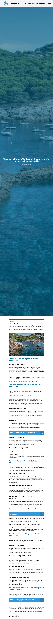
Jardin (49, 3)
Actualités (28, 3)
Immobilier (35, 3)
